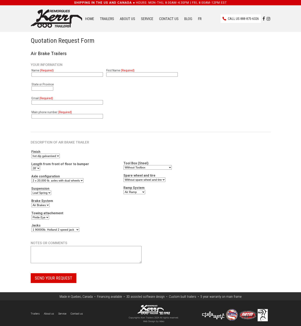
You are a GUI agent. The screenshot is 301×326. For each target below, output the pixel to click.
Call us (243, 19)
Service (147, 19)
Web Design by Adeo (153, 321)
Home (89, 19)
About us (127, 19)
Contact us (169, 19)
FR (199, 19)
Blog (188, 19)
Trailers (107, 19)
